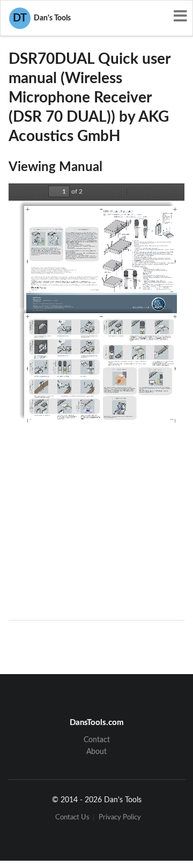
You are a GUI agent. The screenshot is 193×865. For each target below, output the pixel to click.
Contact (97, 740)
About (96, 752)
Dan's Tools (42, 18)
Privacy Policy (120, 817)
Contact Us (72, 817)
